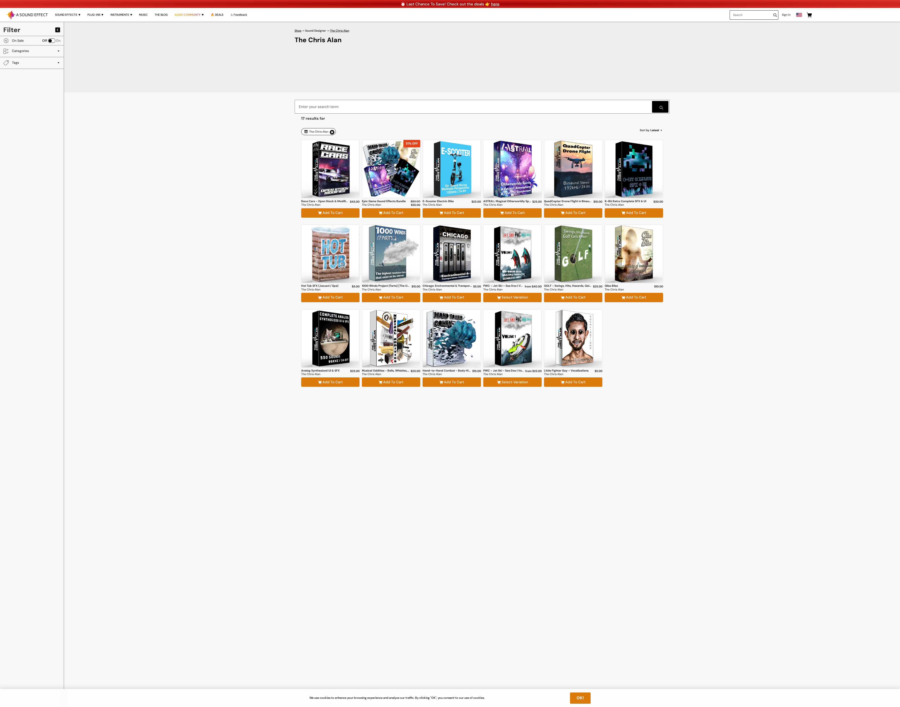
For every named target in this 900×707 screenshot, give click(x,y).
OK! (580, 697)
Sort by (649, 130)
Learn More (330, 186)
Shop (298, 31)
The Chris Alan (339, 31)
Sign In (786, 15)
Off (44, 40)
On (58, 40)
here (495, 4)
